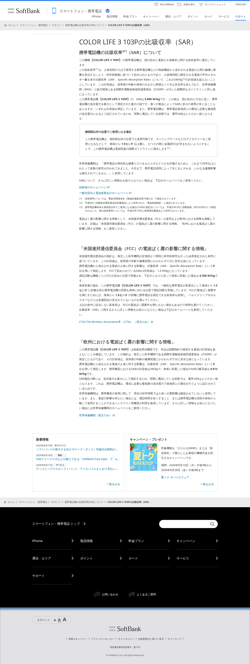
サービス (183, 558)
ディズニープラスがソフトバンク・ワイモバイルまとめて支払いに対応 (80, 469)
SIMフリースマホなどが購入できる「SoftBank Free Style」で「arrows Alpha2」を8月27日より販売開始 (101, 459)
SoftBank (24, 10)
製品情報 (86, 541)
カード (133, 558)
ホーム (11, 25)
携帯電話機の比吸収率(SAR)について (84, 25)
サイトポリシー (126, 639)
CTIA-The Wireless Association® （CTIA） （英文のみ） (114, 322)
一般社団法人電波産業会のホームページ (103, 193)
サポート (56, 25)
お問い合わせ (110, 594)
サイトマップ (175, 639)
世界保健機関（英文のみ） (95, 415)
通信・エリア (41, 558)
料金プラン (136, 541)
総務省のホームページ (92, 187)
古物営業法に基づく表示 (151, 639)
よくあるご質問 (146, 594)
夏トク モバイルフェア (175, 477)
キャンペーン (186, 541)
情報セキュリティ (77, 639)
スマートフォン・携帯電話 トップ (56, 523)
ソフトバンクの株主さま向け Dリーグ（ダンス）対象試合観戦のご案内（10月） (85, 449)
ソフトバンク (125, 629)
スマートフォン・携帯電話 (34, 25)
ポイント (86, 558)
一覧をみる (113, 484)
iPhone (37, 541)
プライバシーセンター (102, 639)
